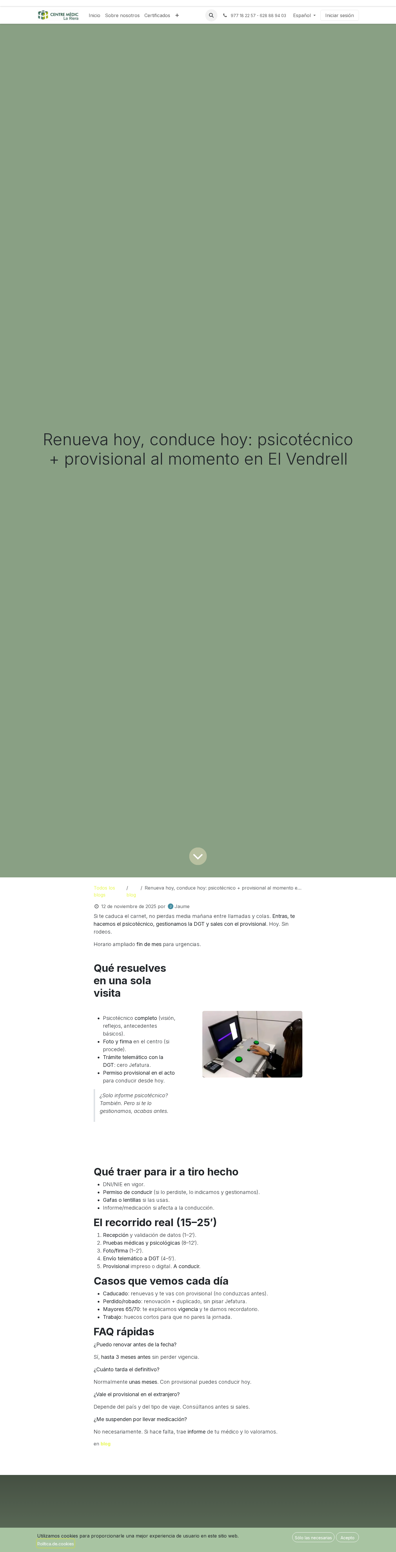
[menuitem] (94, 15)
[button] (211, 15)
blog (131, 895)
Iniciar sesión (339, 15)
